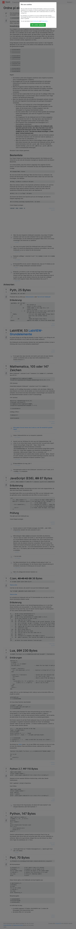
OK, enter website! (38, 25)
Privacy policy (44, 21)
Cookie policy (36, 21)
